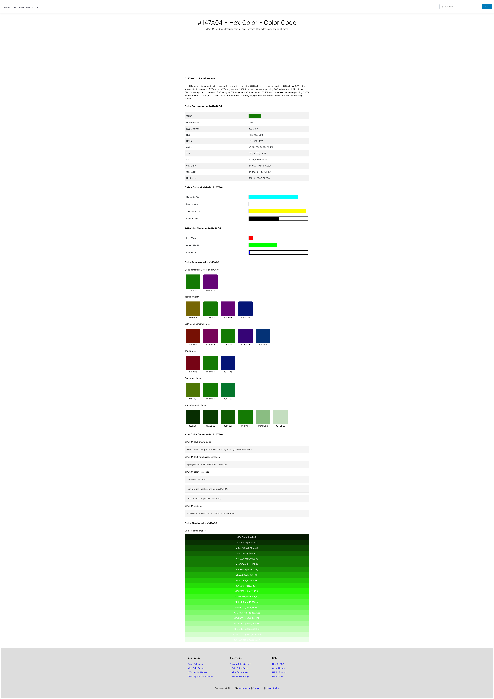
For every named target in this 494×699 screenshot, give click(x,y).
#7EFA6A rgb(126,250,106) (247, 612)
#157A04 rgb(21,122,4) (247, 564)
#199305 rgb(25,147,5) (247, 569)
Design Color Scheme (240, 664)
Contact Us (257, 688)
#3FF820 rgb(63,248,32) (247, 596)
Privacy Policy (272, 688)
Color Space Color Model (200, 676)
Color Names (278, 668)
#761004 (193, 344)
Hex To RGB (32, 7)
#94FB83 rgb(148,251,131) (247, 618)
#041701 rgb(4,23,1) (247, 537)
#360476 (245, 344)
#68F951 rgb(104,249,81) (247, 607)
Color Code (244, 688)
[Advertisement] (247, 54)
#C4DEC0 (280, 426)
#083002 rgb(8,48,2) (247, 542)
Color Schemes (195, 664)
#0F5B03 (228, 426)
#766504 (193, 317)
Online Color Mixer (239, 672)
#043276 (263, 344)
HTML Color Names (197, 672)
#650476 (210, 290)
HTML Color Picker (239, 668)
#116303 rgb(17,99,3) (247, 553)
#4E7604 (193, 398)
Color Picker (18, 7)
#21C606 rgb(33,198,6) (247, 580)
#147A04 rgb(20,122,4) (247, 558)
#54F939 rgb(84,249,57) (247, 602)
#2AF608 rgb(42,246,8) (247, 591)
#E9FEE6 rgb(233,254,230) (247, 639)
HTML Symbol (279, 672)
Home (7, 7)
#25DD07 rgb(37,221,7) (247, 585)
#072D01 (193, 426)
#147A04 (193, 290)
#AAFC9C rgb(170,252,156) (247, 623)
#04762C (228, 398)
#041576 (245, 317)
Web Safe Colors (196, 668)
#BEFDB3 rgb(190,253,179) (247, 629)
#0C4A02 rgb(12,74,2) (247, 548)
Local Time (277, 676)
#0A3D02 (210, 426)
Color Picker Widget (240, 676)
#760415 (193, 371)
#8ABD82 (263, 426)
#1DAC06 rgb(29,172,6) (247, 575)
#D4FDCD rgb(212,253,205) (247, 634)
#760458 (210, 344)
